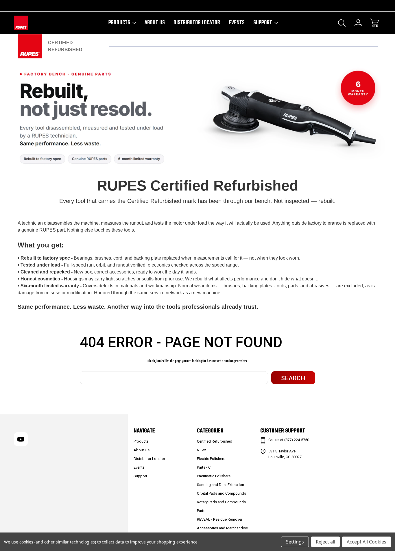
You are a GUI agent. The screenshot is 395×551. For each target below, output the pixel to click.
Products (119, 23)
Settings (295, 542)
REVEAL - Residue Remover (219, 519)
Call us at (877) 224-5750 (288, 440)
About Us (155, 23)
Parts (201, 511)
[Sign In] (358, 22)
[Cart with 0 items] (374, 22)
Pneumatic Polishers (213, 476)
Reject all (325, 542)
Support (262, 23)
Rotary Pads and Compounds (221, 502)
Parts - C (204, 467)
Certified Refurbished (214, 441)
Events (237, 23)
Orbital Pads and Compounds (221, 493)
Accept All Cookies (366, 542)
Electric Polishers (211, 458)
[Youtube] (16, 5)
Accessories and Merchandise (222, 528)
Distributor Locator (196, 23)
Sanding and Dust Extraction (220, 484)
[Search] (342, 22)
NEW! (201, 450)
